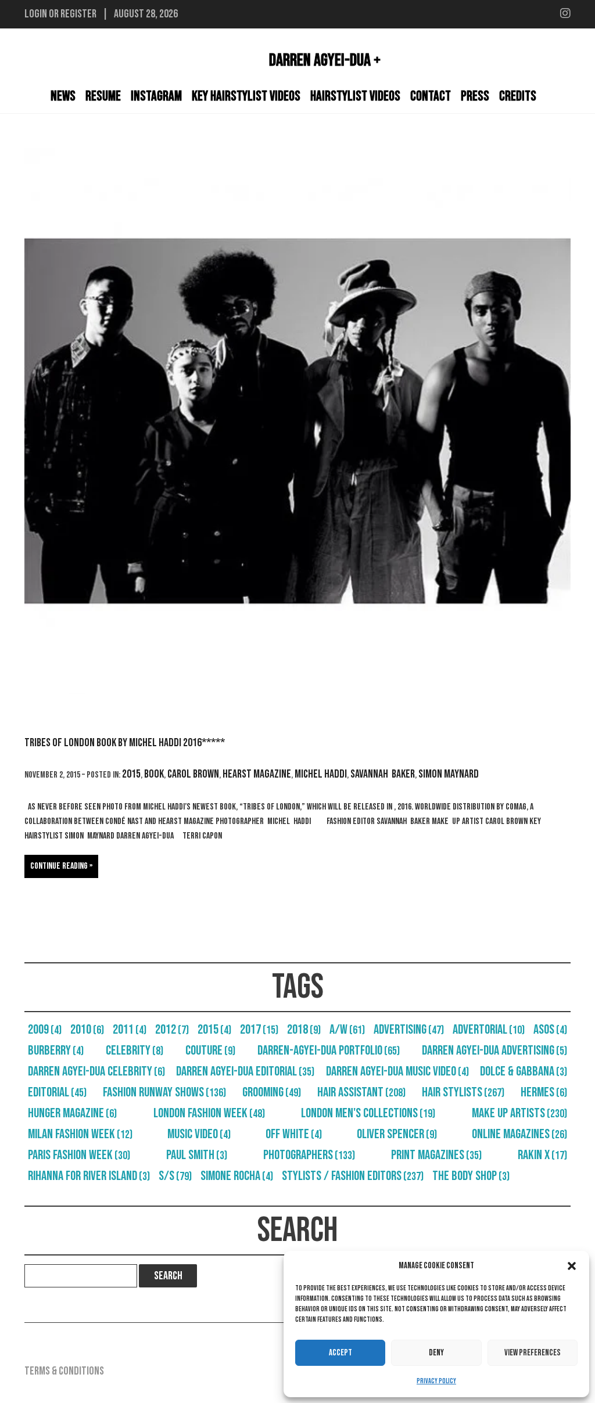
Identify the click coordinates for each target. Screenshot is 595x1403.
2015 (131, 774)
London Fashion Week (209, 1113)
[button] (572, 1266)
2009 (45, 1029)
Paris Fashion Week (79, 1155)
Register (78, 14)
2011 (129, 1029)
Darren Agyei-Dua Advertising (494, 1050)
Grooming (271, 1092)
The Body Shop (471, 1176)
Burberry (56, 1050)
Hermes (544, 1092)
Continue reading (59, 866)
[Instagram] (565, 14)
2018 (304, 1029)
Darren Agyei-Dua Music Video (397, 1071)
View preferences (532, 1352)
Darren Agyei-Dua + (325, 60)
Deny (436, 1352)
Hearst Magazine (257, 774)
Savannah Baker (382, 774)
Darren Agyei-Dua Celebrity (96, 1071)
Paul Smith (196, 1155)
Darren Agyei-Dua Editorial (245, 1071)
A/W (347, 1029)
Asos (550, 1029)
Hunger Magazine (72, 1113)
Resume (103, 96)
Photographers (309, 1155)
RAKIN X (542, 1155)
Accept (340, 1352)
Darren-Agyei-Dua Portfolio (328, 1050)
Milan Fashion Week (80, 1134)
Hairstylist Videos (355, 96)
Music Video (199, 1134)
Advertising (409, 1029)
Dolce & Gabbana (523, 1071)
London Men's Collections (368, 1113)
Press (475, 96)
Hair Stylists (463, 1092)
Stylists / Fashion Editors (353, 1176)
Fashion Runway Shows (164, 1092)
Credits (517, 96)
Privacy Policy (436, 1381)
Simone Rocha (236, 1176)
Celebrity (134, 1050)
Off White (294, 1134)
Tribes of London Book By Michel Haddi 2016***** (124, 743)
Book (154, 774)
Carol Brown (193, 774)
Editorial (57, 1092)
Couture (210, 1050)
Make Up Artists (519, 1113)
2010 (87, 1029)
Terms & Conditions (64, 1371)
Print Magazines (436, 1155)
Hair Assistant (361, 1092)
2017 (259, 1029)
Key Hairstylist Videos (246, 96)
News (63, 96)
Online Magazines (519, 1134)
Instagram (156, 96)
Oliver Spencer (397, 1134)
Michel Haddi (321, 774)
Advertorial (489, 1029)
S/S (175, 1176)
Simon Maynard (448, 774)
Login (35, 14)
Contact (430, 96)
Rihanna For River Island (89, 1176)
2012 (172, 1029)
